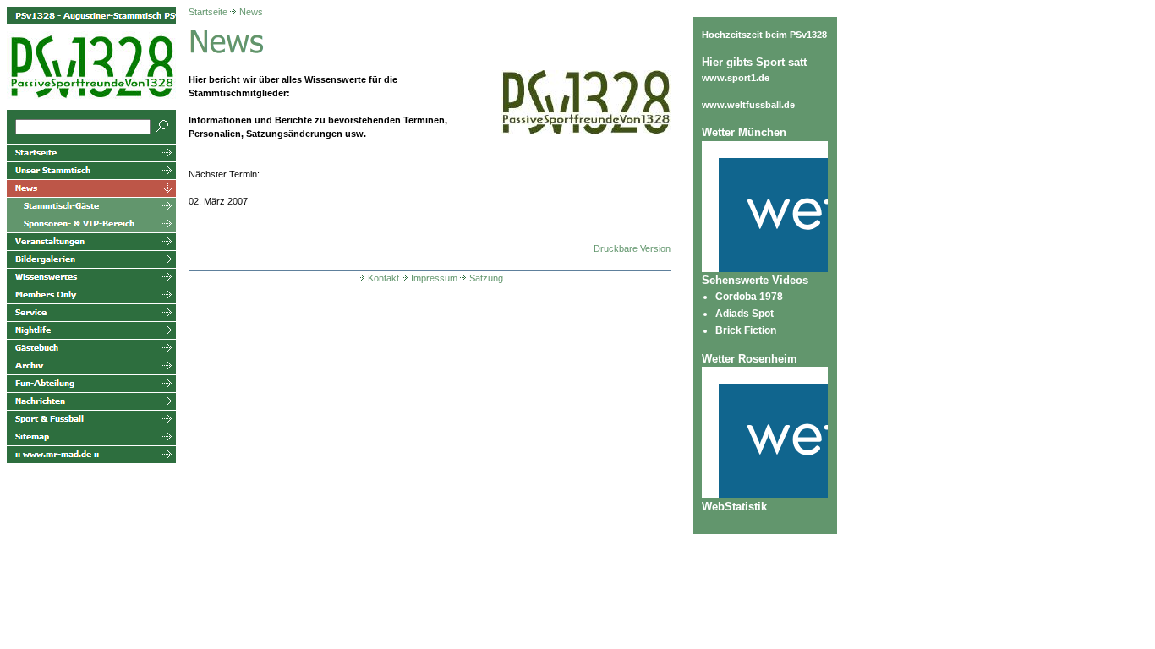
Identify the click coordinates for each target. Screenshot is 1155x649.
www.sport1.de (735, 78)
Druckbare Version (632, 248)
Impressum (434, 278)
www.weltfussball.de (748, 105)
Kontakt (383, 278)
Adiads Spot (744, 313)
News (251, 12)
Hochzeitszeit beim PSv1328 (764, 35)
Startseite (208, 12)
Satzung (486, 278)
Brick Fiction (745, 330)
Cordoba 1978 (749, 297)
